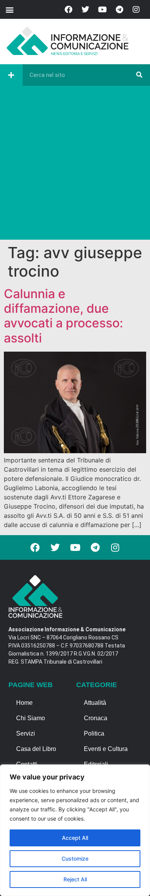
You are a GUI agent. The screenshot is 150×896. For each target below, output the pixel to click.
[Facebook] (68, 9)
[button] (9, 9)
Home (24, 702)
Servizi (25, 733)
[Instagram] (136, 9)
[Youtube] (102, 9)
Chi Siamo (30, 718)
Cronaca (95, 718)
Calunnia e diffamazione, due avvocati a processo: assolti (63, 315)
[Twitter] (85, 9)
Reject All (75, 879)
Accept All (75, 837)
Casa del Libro (36, 749)
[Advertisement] (75, 165)
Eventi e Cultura (106, 749)
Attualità (95, 702)
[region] (75, 830)
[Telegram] (119, 9)
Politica (94, 733)
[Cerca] (139, 75)
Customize (75, 858)
